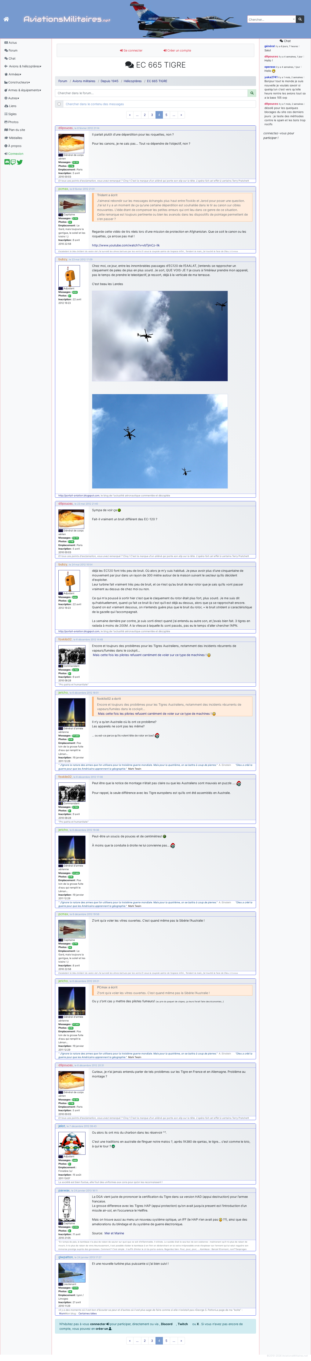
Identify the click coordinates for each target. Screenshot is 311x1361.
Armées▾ (14, 74)
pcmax (63, 188)
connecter (98, 1324)
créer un (102, 1328)
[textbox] (270, 19)
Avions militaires (84, 81)
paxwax (64, 1190)
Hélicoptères (133, 81)
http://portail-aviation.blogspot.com (78, 495)
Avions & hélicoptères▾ (24, 66)
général (269, 46)
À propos (14, 146)
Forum (13, 50)
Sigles (12, 114)
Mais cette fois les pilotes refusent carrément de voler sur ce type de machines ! (149, 655)
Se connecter (132, 50)
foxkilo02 (65, 639)
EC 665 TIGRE (157, 81)
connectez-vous (275, 133)
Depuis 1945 (109, 81)
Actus (12, 42)
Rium (62, 1313)
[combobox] (271, 19)
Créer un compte (179, 50)
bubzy (62, 259)
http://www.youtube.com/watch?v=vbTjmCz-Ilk (126, 245)
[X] (20, 163)
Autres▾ (13, 98)
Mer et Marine (114, 1233)
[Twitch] (13, 163)
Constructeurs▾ (18, 82)
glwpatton (65, 1257)
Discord (167, 1324)
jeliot (61, 1126)
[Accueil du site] (6, 19)
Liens (12, 106)
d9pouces (65, 128)
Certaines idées (87, 1313)
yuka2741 (271, 77)
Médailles (15, 138)
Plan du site (16, 130)
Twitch (183, 1324)
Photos (13, 122)
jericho (63, 692)
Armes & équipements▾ (24, 90)
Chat (11, 58)
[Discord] (7, 163)
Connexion (15, 153)
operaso (269, 66)
